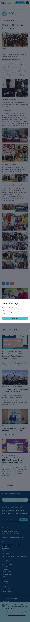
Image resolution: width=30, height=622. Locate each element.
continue (15, 318)
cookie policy (6, 314)
